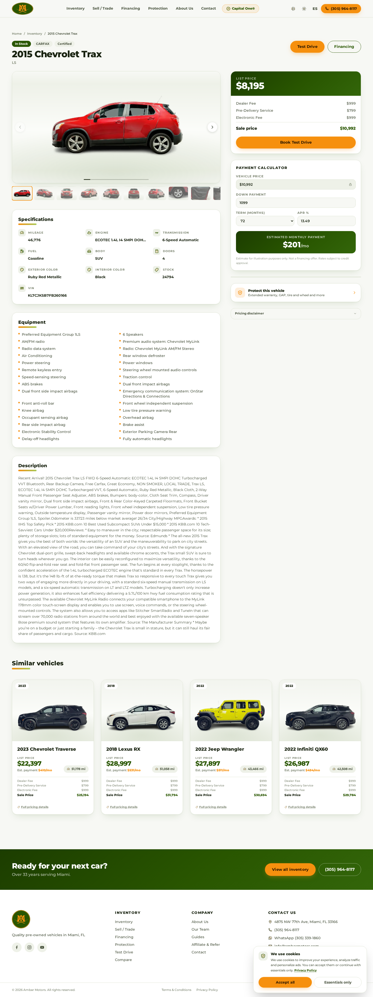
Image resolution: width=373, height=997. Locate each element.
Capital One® (243, 8)
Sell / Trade (103, 8)
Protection (158, 8)
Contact (208, 8)
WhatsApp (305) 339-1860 (297, 938)
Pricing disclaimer (249, 313)
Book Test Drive (296, 142)
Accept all (285, 982)
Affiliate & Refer (206, 944)
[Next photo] (212, 127)
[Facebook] (17, 947)
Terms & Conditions (176, 990)
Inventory (75, 8)
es (315, 8)
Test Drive (307, 46)
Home (17, 33)
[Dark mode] (304, 8)
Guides (198, 937)
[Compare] (293, 8)
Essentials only (337, 982)
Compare (123, 959)
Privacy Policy (207, 990)
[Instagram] (29, 947)
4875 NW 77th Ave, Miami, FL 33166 (306, 921)
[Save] (75, 688)
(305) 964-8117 (340, 869)
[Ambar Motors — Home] (22, 9)
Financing (130, 8)
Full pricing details (34, 807)
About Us (184, 8)
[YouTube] (42, 947)
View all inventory (290, 869)
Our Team (200, 929)
